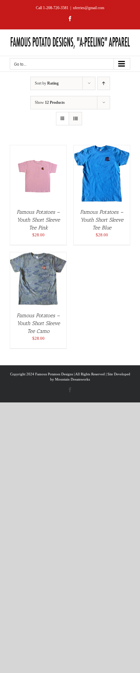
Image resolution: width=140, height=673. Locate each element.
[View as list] (75, 118)
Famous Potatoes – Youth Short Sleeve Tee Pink (38, 220)
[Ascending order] (103, 83)
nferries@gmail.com (88, 8)
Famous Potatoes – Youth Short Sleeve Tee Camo (38, 323)
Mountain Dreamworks (72, 379)
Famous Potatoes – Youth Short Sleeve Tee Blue (101, 220)
